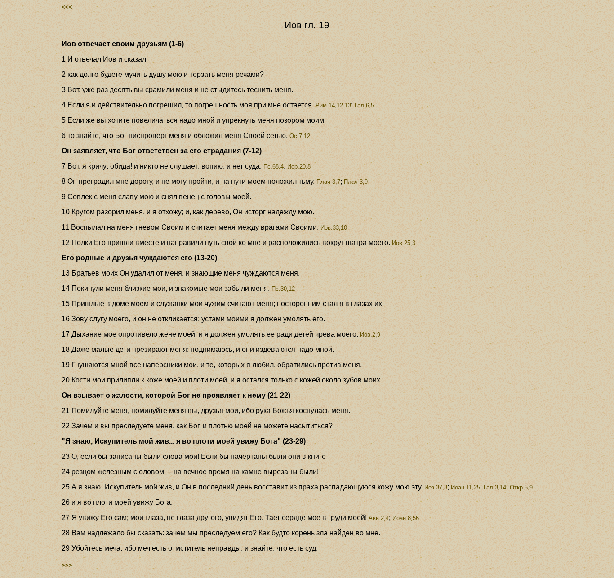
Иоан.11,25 (465, 487)
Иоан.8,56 (405, 518)
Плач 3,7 (327, 181)
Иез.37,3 (435, 487)
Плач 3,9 (356, 181)
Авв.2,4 (378, 518)
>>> (67, 565)
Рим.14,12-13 (332, 105)
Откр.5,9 (521, 487)
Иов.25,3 (402, 243)
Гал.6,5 (364, 105)
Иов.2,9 (369, 334)
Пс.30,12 (282, 288)
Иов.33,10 (333, 227)
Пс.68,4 (273, 166)
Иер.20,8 (299, 166)
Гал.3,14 (495, 487)
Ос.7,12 (299, 136)
